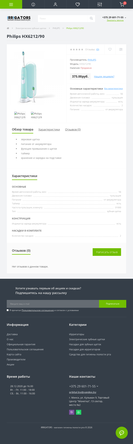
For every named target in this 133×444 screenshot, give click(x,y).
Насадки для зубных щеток (85, 344)
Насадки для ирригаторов (84, 349)
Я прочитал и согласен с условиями (44, 310)
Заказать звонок (115, 20)
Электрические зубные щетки (31, 28)
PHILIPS (56, 28)
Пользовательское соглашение (38, 310)
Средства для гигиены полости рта (90, 354)
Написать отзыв (107, 252)
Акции (10, 364)
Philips (92, 59)
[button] (55, 4)
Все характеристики (113, 88)
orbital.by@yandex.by (82, 392)
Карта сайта (14, 354)
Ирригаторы (76, 334)
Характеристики (49, 129)
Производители (16, 359)
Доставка (12, 334)
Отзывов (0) (73, 129)
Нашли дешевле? (104, 76)
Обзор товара (22, 129)
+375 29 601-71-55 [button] (82, 386)
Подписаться (112, 303)
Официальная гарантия (21, 344)
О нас (10, 339)
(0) (97, 49)
